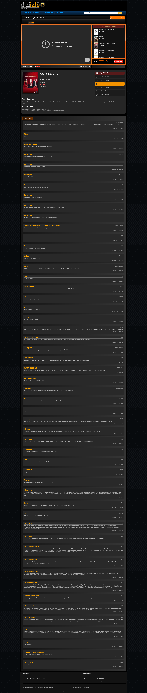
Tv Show (86, 681)
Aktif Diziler (27, 681)
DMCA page (50, 687)
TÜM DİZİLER (49, 13)
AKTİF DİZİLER (37, 13)
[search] (120, 13)
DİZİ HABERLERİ (61, 13)
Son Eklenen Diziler (29, 678)
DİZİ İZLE (28, 13)
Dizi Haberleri (28, 676)
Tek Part (31, 22)
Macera (101, 676)
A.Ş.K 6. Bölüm (104, 84)
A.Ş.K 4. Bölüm (104, 91)
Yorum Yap (28, 118)
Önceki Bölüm (28, 66)
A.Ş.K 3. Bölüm (104, 94)
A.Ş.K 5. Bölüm (104, 87)
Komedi (86, 678)
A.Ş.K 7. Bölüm (104, 80)
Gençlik (101, 681)
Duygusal (101, 678)
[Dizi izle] (33, 5)
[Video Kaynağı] (38, 66)
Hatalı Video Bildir (118, 18)
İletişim (41, 676)
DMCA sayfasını (78, 687)
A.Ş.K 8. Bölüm (104, 76)
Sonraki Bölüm (84, 66)
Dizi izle (86, 676)
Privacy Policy (42, 678)
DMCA (40, 681)
